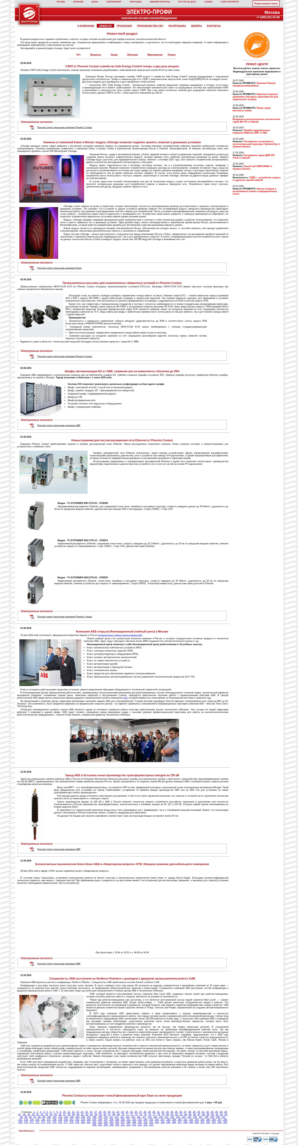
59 (73, 1114)
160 (179, 1119)
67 (109, 1114)
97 (35, 1117)
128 (206, 1117)
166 (213, 1119)
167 (219, 1119)
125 (189, 1117)
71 (127, 1114)
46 (225, 1112)
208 (105, 1125)
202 (208, 1122)
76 (150, 1114)
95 (26, 1117)
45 (221, 1112)
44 (216, 1112)
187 (122, 1122)
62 (87, 1114)
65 (100, 1114)
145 (94, 1119)
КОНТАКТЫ (214, 25)
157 (162, 1119)
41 (203, 1112)
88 (203, 1114)
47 (20, 1114)
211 (122, 1125)
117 (144, 1117)
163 (196, 1119)
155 (151, 1119)
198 (185, 1122)
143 (82, 1119)
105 (77, 1117)
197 (179, 1122)
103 (65, 1117)
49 (29, 1114)
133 (25, 1119)
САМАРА (208, 2)
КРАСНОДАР (136, 2)
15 (86, 1112)
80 (168, 1114)
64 (96, 1114)
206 (94, 1125)
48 (24, 1114)
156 (156, 1119)
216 (151, 1125)
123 (177, 1117)
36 (181, 1112)
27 (140, 1112)
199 (190, 1122)
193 (156, 1122)
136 (43, 1119)
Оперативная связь (266, 3)
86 (194, 1114)
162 (190, 1119)
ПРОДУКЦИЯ (124, 25)
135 (37, 1119)
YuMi (125, 698)
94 (21, 1117)
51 (37, 1114)
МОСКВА (61, 2)
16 (91, 1112)
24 (127, 1112)
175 (54, 1122)
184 (105, 1122)
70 (123, 1114)
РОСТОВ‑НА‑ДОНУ (187, 2)
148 (111, 1119)
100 (48, 1117)
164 (202, 1119)
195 (168, 1122)
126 (194, 1117)
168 (225, 1119)
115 (133, 1117)
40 (199, 1112)
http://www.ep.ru (26, 1131)
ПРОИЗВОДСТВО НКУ (150, 25)
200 (196, 1122)
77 (154, 1114)
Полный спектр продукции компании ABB (58, 425)
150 (122, 1119)
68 (114, 1114)
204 (219, 1122)
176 (60, 1122)
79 (163, 1114)
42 (208, 1112)
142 (77, 1119)
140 (65, 1119)
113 (122, 1117)
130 (217, 1117)
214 (139, 1125)
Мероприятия (155, 54)
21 (113, 1112)
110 (105, 1117)
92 (221, 1114)
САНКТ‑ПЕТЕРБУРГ (230, 2)
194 (162, 1122)
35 (176, 1112)
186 (117, 1122)
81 (172, 1114)
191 (145, 1122)
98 (39, 1117)
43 (212, 1112)
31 (158, 1112)
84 (185, 1114)
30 (154, 1112)
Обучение (132, 54)
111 (111, 1117)
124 (183, 1117)
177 (65, 1122)
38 (190, 1112)
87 (199, 1114)
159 (173, 1119)
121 (166, 1117)
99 (44, 1117)
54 (51, 1114)
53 (46, 1114)
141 (71, 1119)
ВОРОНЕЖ (78, 2)
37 (185, 1112)
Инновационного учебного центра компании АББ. (120, 635)
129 (212, 1117)
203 (213, 1122)
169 (20, 1122)
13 (78, 1112)
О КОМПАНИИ (85, 25)
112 (116, 1117)
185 (111, 1122)
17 (95, 1112)
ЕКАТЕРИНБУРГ (114, 2)
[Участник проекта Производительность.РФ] (256, 45)
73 (136, 1114)
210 (117, 1125)
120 (160, 1117)
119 (155, 1117)
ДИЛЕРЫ (196, 25)
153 (139, 1119)
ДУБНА (95, 2)
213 (134, 1125)
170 (25, 1122)
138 (54, 1119)
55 (55, 1114)
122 (172, 1117)
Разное (172, 54)
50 (33, 1114)
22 (118, 1112)
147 (105, 1119)
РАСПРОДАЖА (177, 25)
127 (200, 1117)
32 (163, 1112)
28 (145, 1112)
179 (77, 1122)
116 (138, 1117)
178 (71, 1122)
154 (145, 1119)
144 (88, 1119)
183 (99, 1122)
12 (73, 1112)
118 (149, 1117)
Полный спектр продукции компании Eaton (59, 268)
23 (122, 1112)
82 (176, 1114)
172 (37, 1122)
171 (31, 1122)
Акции (114, 54)
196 (173, 1122)
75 (145, 1114)
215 (145, 1125)
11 (69, 1112)
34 (172, 1112)
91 (217, 1114)
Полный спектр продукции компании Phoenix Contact (64, 127)
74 (141, 1114)
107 (88, 1117)
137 (48, 1119)
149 (117, 1119)
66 (105, 1114)
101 (54, 1117)
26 (136, 1112)
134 (31, 1119)
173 (43, 1122)
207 (100, 1125)
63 (91, 1114)
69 (118, 1114)
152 (134, 1119)
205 (225, 1122)
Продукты (95, 54)
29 (149, 1112)
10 (64, 1112)
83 (181, 1114)
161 (185, 1119)
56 (60, 1114)
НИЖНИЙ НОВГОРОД (160, 2)
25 (131, 1112)
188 (128, 1122)
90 (212, 1114)
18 (100, 1112)
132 (20, 1119)
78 (159, 1114)
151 (128, 1119)
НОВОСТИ (105, 25)
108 (94, 1117)
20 (109, 1112)
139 (60, 1119)
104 (71, 1117)
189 (134, 1122)
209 (111, 1125)
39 (194, 1112)
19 (104, 1112)
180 (82, 1122)
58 (69, 1114)
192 (151, 1122)
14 (82, 1112)
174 (48, 1122)
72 (132, 1114)
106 (83, 1117)
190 (139, 1122)
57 (64, 1114)
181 (88, 1122)
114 (127, 1117)
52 (42, 1114)
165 (208, 1119)
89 (208, 1114)
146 (99, 1119)
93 (226, 1114)
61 (82, 1114)
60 (78, 1114)
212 (128, 1125)
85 (190, 1114)
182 (94, 1122)
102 (60, 1117)
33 (167, 1112)
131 (223, 1117)
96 (30, 1117)
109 (100, 1117)
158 (168, 1119)
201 (202, 1122)
